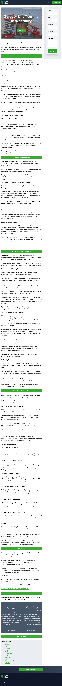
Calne (6, 655)
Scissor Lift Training (13, 42)
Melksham (21, 588)
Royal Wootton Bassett (11, 661)
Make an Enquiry (31, 669)
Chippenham (8, 653)
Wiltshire (7, 659)
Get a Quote (21, 30)
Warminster (4, 588)
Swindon (7, 662)
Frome (16, 588)
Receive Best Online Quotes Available (21, 251)
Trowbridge (10, 588)
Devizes (7, 650)
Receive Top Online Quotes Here (21, 390)
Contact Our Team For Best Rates (21, 157)
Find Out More (21, 548)
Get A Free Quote (21, 636)
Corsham (7, 652)
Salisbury (7, 657)
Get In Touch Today (21, 56)
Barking (26, 588)
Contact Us (57, 2)
